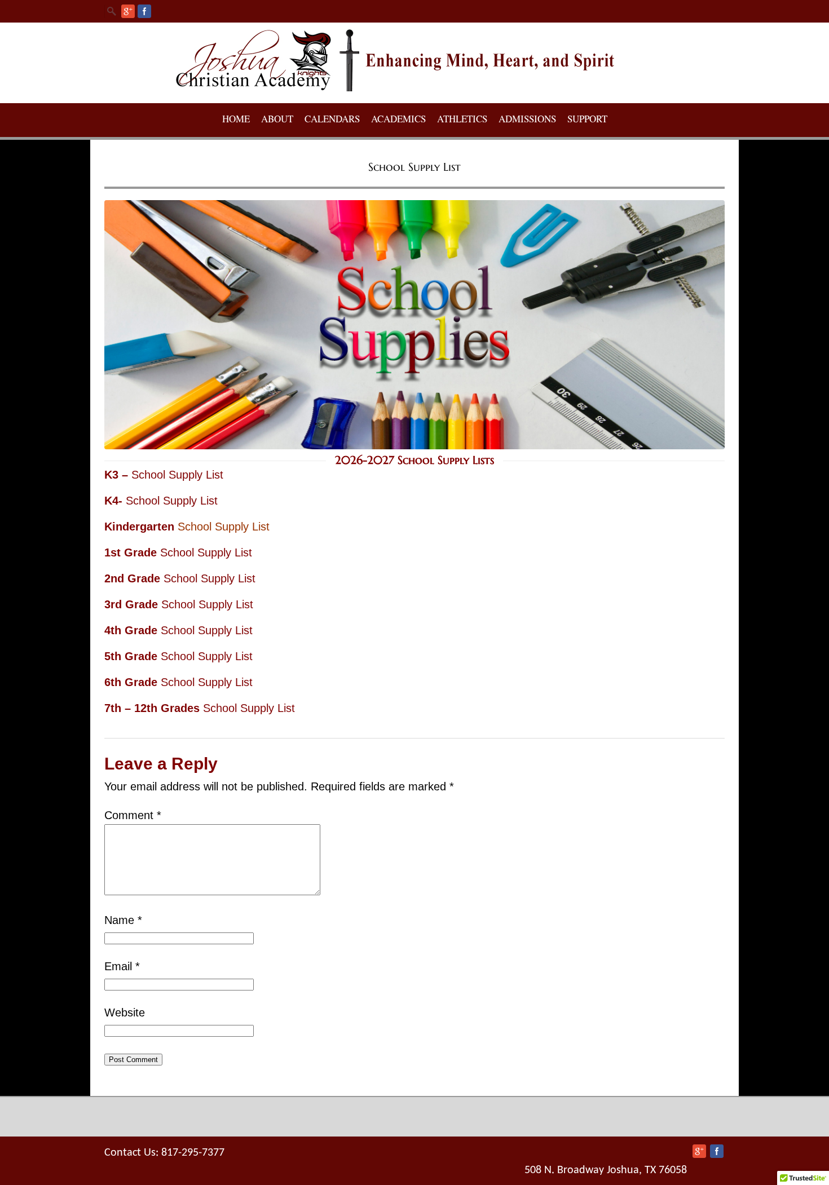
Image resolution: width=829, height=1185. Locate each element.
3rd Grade (132, 604)
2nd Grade (134, 578)
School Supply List (177, 474)
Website (124, 1012)
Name (123, 920)
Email (122, 966)
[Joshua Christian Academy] (414, 88)
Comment (132, 815)
